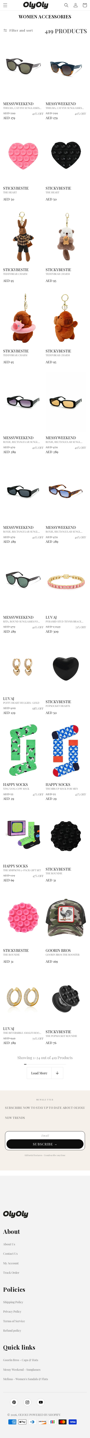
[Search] (66, 5)
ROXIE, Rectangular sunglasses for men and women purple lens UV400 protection (22, 442)
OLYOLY (23, 1415)
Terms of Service (14, 1321)
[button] (5, 5)
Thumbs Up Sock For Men (62, 788)
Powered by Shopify (44, 1415)
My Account (11, 1263)
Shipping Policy (13, 1302)
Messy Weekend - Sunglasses (21, 1370)
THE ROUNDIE (54, 873)
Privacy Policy (12, 1311)
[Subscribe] (45, 1144)
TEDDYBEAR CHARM (15, 273)
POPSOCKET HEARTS (58, 706)
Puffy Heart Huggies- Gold (21, 702)
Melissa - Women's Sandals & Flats (25, 1379)
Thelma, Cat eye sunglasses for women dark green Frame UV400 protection (65, 108)
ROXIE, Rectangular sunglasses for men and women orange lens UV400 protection (65, 442)
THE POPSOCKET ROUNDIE (61, 1036)
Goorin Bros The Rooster (63, 954)
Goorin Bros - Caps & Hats (20, 1360)
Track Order (11, 1273)
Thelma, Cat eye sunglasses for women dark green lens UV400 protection (22, 108)
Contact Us (10, 1254)
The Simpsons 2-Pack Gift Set (22, 870)
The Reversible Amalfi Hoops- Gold (22, 1032)
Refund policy (12, 1330)
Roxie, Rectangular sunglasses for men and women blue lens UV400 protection (65, 531)
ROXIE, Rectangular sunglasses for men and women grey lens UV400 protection (22, 531)
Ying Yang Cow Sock (16, 788)
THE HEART (10, 192)
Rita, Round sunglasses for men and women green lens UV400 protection (22, 621)
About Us (9, 1244)
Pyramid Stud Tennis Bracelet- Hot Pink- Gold (65, 621)
